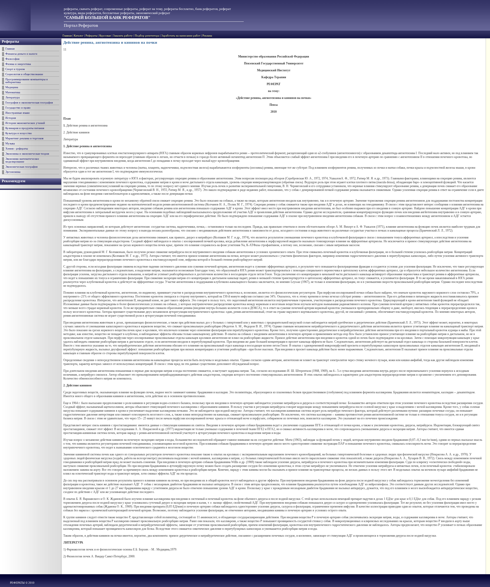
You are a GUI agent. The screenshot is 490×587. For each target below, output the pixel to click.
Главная (67, 35)
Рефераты (91, 35)
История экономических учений (25, 123)
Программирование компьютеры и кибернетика (26, 81)
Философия (12, 58)
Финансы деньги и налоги (21, 53)
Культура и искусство (18, 133)
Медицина (11, 87)
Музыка (10, 143)
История (10, 118)
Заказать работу (123, 35)
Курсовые (105, 35)
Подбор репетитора (147, 35)
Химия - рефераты (16, 148)
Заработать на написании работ (180, 35)
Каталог (78, 35)
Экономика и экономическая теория (27, 153)
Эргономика (12, 171)
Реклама (207, 35)
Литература (12, 97)
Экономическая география (21, 166)
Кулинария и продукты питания (24, 128)
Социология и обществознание (24, 74)
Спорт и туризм (15, 69)
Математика (12, 92)
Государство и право (18, 107)
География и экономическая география (29, 102)
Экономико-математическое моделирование (22, 160)
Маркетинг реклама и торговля (24, 138)
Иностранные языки (17, 112)
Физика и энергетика (18, 64)
